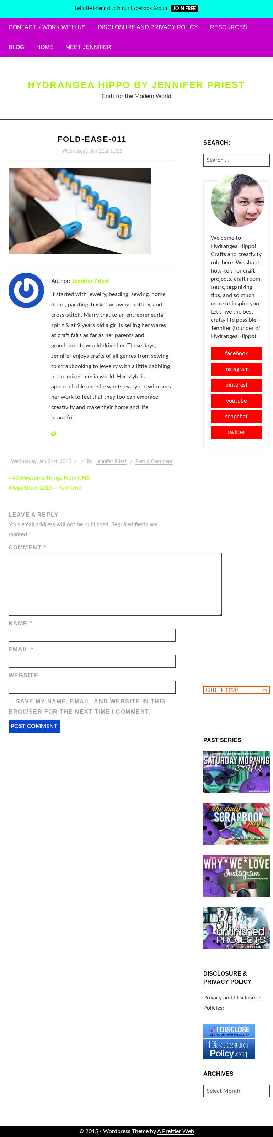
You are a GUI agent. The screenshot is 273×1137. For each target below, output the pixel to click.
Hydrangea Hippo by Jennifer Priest (136, 84)
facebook (236, 353)
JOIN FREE (184, 8)
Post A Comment (154, 461)
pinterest (236, 385)
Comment (27, 547)
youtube (236, 401)
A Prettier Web (175, 1131)
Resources (228, 27)
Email (21, 649)
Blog (16, 47)
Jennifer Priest (90, 281)
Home (44, 47)
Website (23, 675)
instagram (236, 369)
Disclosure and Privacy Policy (148, 27)
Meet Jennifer (88, 47)
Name (20, 623)
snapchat (236, 416)
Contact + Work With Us (47, 27)
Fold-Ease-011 (92, 139)
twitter (236, 432)
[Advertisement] (236, 567)
